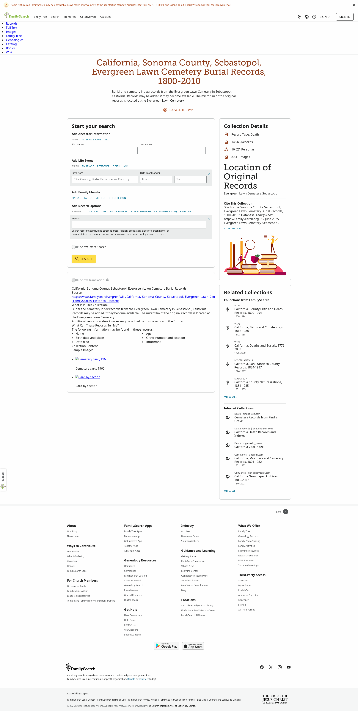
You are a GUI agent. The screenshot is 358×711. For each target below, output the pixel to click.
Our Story (72, 531)
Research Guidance (248, 555)
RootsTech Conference (193, 561)
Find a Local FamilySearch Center (198, 610)
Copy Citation (232, 228)
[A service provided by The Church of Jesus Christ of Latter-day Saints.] (275, 699)
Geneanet (243, 600)
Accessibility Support (78, 693)
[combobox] (105, 179)
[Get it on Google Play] (166, 646)
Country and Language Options (225, 699)
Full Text (11, 28)
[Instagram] (279, 667)
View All (230, 397)
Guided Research (133, 595)
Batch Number (118, 211)
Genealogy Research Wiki (194, 575)
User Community (133, 615)
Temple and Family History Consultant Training (91, 600)
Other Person (117, 198)
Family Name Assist (77, 591)
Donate (71, 566)
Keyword (77, 211)
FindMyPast (244, 590)
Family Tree (40, 16)
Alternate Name (91, 139)
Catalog (11, 44)
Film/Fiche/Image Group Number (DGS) (154, 211)
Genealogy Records (248, 536)
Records (12, 23)
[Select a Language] (306, 17)
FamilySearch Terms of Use (111, 699)
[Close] (354, 5)
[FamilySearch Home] (16, 15)
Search (55, 16)
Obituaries (129, 566)
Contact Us (130, 625)
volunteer (144, 679)
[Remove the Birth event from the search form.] (209, 174)
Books (10, 48)
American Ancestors (248, 595)
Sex (107, 139)
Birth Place (77, 173)
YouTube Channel (190, 580)
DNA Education (246, 560)
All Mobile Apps (132, 550)
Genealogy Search (133, 585)
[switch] (75, 247)
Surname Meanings (248, 565)
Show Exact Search (93, 247)
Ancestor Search (132, 580)
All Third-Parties (246, 609)
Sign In (344, 17)
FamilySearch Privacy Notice (142, 699)
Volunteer (72, 561)
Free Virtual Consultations (194, 585)
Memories (70, 16)
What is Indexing (75, 556)
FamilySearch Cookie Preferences (177, 699)
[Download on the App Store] (193, 646)
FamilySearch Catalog (135, 575)
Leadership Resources (78, 595)
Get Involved (88, 16)
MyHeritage (244, 585)
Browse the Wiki (181, 110)
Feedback (2, 477)
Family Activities (246, 545)
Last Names (146, 144)
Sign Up (326, 17)
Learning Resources (248, 550)
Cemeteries (130, 570)
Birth (75, 166)
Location (92, 211)
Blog (183, 590)
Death (116, 166)
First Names (78, 144)
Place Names (131, 590)
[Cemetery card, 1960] (91, 359)
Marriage (88, 166)
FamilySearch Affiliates (193, 615)
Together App (131, 545)
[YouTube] (288, 667)
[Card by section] (88, 377)
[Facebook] (262, 667)
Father (88, 198)
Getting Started (189, 556)
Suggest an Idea (132, 634)
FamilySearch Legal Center (81, 699)
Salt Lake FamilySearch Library (197, 605)
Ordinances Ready (76, 586)
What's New (187, 566)
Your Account (131, 629)
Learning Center (189, 570)
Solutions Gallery (190, 541)
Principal (185, 211)
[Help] (314, 17)
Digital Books (131, 600)
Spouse (76, 198)
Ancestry (242, 580)
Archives (185, 531)
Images (11, 32)
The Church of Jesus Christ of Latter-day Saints (171, 705)
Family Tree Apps (133, 531)
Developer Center (190, 536)
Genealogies (14, 40)
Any (125, 166)
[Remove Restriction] (209, 219)
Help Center (130, 620)
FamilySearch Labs (77, 570)
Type (103, 211)
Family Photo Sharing (249, 541)
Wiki (9, 52)
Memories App (131, 536)
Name (75, 139)
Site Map (201, 699)
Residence (103, 166)
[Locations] (299, 17)
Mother (100, 198)
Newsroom (72, 536)
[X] (270, 667)
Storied (242, 604)
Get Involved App (133, 541)
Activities (105, 16)
